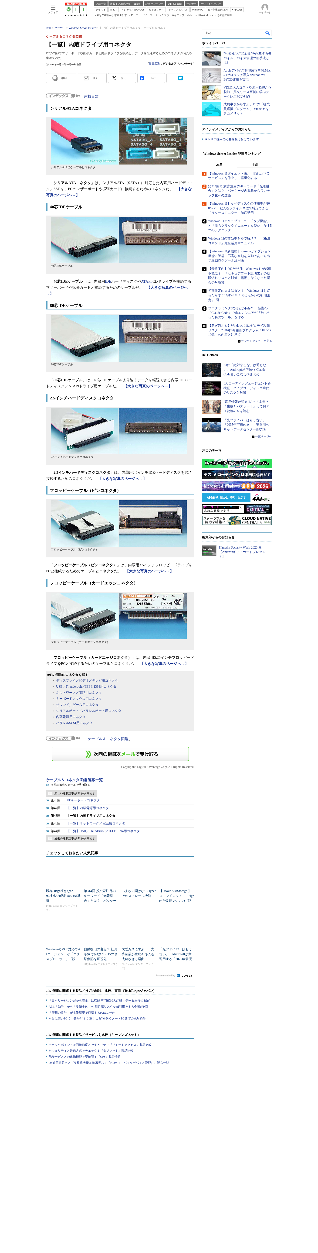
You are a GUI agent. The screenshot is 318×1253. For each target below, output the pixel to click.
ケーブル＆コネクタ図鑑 (108, 739)
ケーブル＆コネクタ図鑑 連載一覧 (74, 780)
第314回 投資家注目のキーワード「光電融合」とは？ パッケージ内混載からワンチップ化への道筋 (100, 900)
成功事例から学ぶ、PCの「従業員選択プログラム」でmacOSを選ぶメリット (246, 109)
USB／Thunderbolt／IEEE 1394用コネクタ (86, 686)
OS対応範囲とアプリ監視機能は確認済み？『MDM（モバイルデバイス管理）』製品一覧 (109, 1062)
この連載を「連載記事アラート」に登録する (120, 754)
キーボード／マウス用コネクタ (79, 698)
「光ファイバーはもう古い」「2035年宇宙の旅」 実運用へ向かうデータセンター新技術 (246, 425)
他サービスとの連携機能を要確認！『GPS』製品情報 (85, 1056)
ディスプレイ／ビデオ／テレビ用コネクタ (87, 680)
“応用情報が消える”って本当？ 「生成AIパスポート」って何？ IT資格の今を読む (248, 406)
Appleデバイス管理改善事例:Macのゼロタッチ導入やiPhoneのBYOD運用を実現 (247, 75)
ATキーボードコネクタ (83, 800)
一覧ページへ (263, 436)
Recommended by (166, 975)
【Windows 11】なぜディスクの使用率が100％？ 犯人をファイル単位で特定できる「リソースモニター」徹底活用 (239, 208)
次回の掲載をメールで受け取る (70, 784)
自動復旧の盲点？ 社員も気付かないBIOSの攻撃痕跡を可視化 (100, 954)
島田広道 (154, 63)
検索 (267, 33)
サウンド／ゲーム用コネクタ (77, 705)
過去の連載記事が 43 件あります (74, 838)
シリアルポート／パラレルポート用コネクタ (88, 711)
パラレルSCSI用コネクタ (74, 723)
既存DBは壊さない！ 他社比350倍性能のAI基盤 (63, 896)
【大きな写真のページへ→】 (148, 386)
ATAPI (146, 281)
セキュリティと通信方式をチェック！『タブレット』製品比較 (91, 1050)
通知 (95, 78)
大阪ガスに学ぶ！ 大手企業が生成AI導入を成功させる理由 (138, 954)
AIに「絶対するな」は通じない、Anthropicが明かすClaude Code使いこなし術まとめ (244, 369)
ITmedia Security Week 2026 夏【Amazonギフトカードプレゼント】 (242, 552)
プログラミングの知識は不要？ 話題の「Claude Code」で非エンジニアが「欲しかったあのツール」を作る (239, 312)
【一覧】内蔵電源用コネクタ (88, 808)
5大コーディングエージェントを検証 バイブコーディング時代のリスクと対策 (247, 388)
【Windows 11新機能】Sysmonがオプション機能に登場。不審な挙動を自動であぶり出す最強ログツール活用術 (239, 256)
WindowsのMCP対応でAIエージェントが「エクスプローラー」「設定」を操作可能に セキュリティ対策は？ (63, 959)
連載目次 (91, 96)
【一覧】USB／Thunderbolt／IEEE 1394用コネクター (105, 831)
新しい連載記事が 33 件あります (74, 793)
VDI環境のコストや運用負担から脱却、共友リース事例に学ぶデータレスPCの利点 (247, 92)
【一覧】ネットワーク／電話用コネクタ (96, 823)
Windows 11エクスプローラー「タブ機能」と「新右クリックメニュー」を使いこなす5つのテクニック (240, 225)
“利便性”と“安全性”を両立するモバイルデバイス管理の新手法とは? (247, 58)
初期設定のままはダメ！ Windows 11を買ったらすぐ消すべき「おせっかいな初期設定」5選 (239, 295)
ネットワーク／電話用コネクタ (79, 692)
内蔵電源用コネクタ (70, 717)
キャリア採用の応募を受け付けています (231, 139)
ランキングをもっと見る (256, 341)
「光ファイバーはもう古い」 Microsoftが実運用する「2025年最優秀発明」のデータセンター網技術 (175, 959)
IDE (108, 281)
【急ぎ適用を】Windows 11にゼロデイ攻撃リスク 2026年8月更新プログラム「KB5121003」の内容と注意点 (239, 330)
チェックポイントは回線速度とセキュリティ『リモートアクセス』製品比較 (100, 1045)
